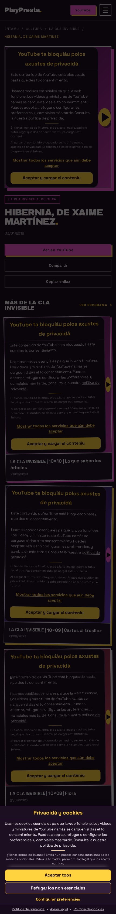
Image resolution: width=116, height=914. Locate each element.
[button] (58, 875)
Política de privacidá (28, 909)
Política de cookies (89, 909)
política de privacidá (57, 845)
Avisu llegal (59, 909)
